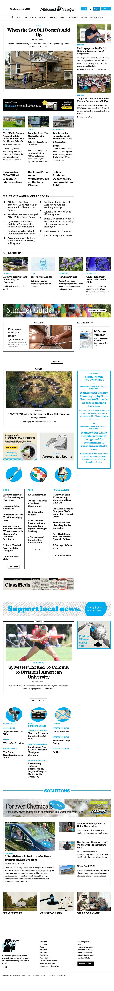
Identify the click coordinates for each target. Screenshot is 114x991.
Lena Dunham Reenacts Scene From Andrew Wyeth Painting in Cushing (37, 524)
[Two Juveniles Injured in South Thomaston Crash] (63, 122)
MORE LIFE (56, 360)
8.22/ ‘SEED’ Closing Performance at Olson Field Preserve (39, 412)
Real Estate (12, 911)
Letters (57, 722)
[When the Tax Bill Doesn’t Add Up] (39, 70)
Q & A (33, 273)
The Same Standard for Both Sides (13, 753)
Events (38, 367)
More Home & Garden (63, 553)
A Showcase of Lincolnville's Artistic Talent (36, 538)
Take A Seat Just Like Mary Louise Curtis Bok (62, 523)
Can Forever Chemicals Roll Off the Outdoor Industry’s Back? (92, 843)
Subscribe (105, 9)
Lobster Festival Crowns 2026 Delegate (12, 546)
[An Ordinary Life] (71, 264)
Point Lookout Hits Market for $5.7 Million (38, 136)
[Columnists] (38, 712)
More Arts (38, 548)
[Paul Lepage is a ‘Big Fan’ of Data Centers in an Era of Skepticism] (94, 33)
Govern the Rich (61, 730)
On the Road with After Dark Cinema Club (96, 279)
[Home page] (57, 9)
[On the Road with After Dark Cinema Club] (98, 264)
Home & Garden (61, 488)
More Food (13, 564)
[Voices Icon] (14, 712)
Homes (6, 130)
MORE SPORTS (38, 698)
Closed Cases (51, 911)
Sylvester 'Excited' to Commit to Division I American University (38, 671)
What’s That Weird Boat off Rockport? (57, 213)
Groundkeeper (9, 726)
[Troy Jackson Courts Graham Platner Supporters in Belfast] (94, 83)
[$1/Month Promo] (38, 105)
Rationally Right (10, 747)
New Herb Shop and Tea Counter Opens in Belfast (61, 535)
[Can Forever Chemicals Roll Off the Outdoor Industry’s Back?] (67, 844)
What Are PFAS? (86, 864)
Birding (6, 738)
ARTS (30, 488)
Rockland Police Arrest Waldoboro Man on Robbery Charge (38, 179)
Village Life (8, 273)
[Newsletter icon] (94, 899)
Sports (38, 620)
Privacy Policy (61, 973)
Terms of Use (51, 973)
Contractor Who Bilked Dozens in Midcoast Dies (21, 232)
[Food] (14, 473)
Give (84, 9)
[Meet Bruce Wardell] (43, 264)
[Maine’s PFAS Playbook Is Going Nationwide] (67, 825)
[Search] (89, 9)
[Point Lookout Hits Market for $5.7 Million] (38, 122)
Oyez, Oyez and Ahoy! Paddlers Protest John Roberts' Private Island (21, 224)
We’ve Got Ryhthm (13, 741)
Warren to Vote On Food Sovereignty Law (13, 515)
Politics (80, 45)
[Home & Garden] (63, 473)
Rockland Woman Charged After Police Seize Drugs (23, 215)
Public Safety (58, 130)
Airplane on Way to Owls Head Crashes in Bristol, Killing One (22, 241)
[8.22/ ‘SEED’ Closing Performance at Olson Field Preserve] (39, 388)
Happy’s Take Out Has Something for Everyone (15, 279)
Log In (96, 9)
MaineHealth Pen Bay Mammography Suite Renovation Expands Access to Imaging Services (94, 398)
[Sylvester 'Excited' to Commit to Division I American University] (39, 640)
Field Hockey (38, 661)
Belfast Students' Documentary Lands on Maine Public (63, 179)
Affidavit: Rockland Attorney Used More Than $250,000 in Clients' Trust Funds (22, 206)
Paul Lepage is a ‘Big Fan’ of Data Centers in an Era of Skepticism (91, 51)
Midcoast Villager (20, 973)
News (38, 26)
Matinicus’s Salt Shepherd (58, 231)
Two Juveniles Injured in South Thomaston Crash (62, 136)
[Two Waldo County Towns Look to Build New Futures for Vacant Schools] (14, 122)
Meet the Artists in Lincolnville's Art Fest (38, 734)
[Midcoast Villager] (85, 338)
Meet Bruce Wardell (41, 277)
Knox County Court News (58, 235)
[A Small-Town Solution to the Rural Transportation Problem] (30, 835)
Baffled (56, 750)
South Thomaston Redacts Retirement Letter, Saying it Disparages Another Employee (59, 222)
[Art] (38, 473)
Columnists (9, 722)
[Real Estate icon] (20, 899)
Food (6, 488)
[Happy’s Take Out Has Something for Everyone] (15, 264)
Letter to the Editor (61, 726)
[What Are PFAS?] (67, 868)
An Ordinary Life (68, 277)
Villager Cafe (88, 911)
